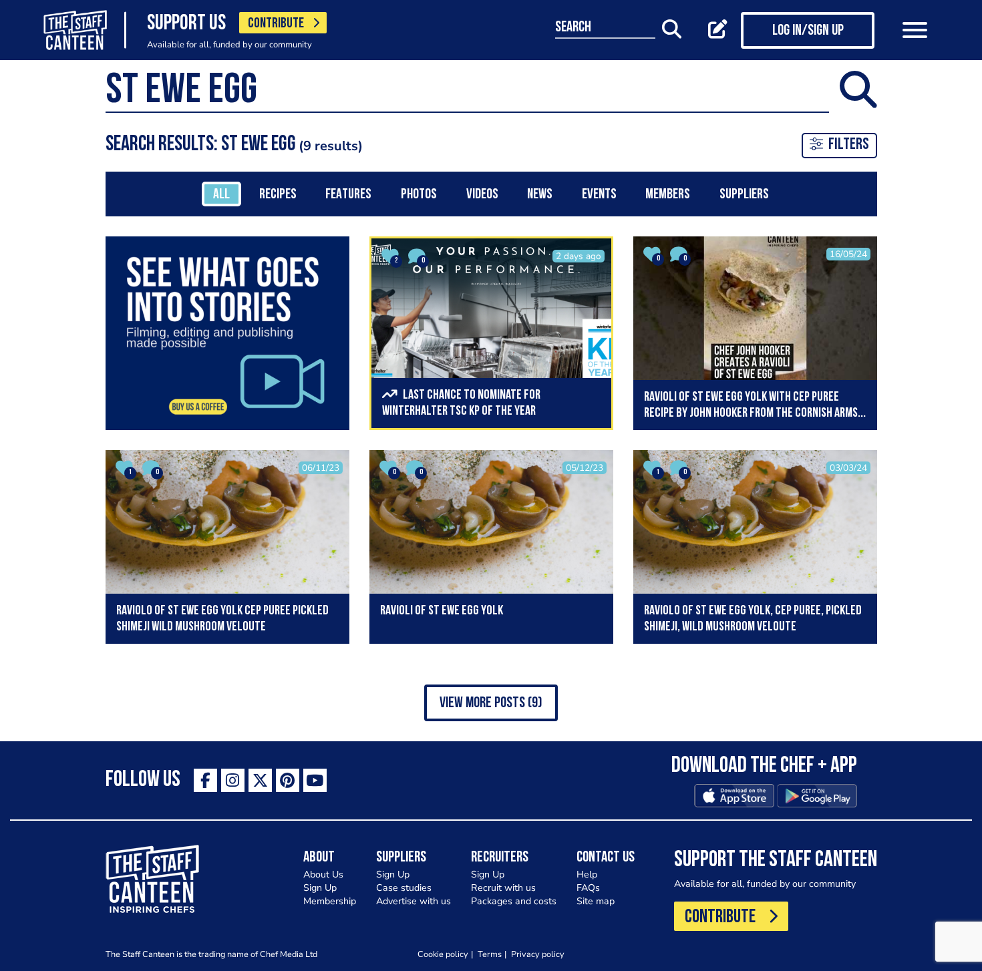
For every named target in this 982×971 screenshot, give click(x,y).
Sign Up (320, 888)
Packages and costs (513, 901)
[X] (260, 780)
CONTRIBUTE (276, 24)
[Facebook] (205, 780)
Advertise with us (413, 901)
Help (587, 874)
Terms (490, 954)
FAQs (588, 888)
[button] (491, 703)
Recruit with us (503, 888)
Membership (329, 901)
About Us (323, 874)
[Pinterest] (287, 780)
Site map (596, 901)
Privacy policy (537, 954)
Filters (848, 145)
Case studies (404, 888)
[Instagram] (232, 780)
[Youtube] (315, 780)
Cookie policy (443, 954)
